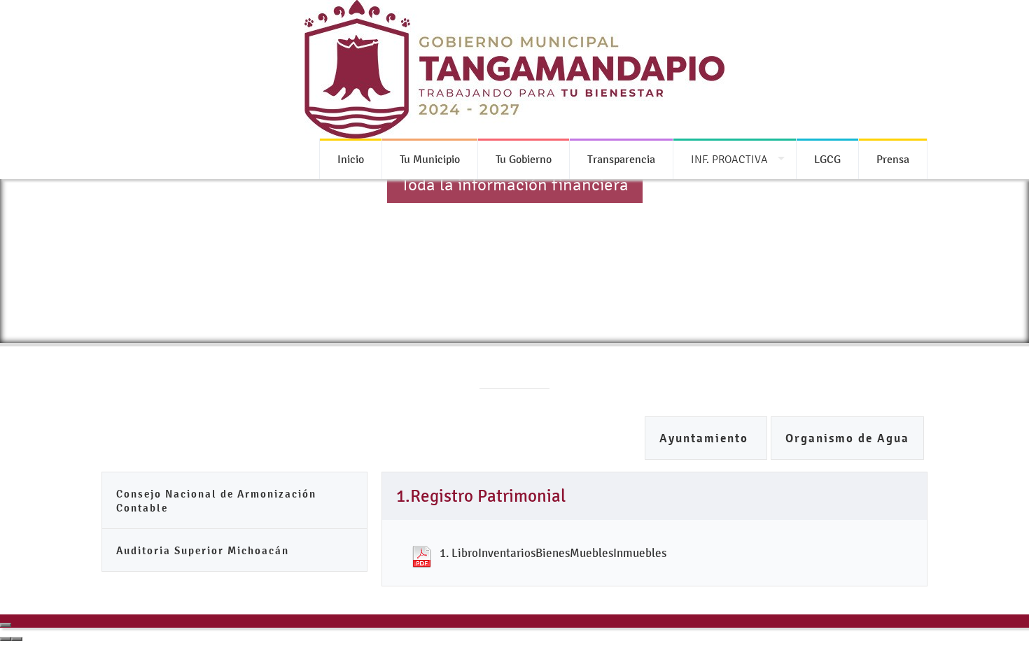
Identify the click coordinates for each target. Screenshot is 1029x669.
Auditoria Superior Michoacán (202, 550)
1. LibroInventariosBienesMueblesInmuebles (553, 553)
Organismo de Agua (847, 438)
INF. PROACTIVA (729, 159)
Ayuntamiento (705, 438)
